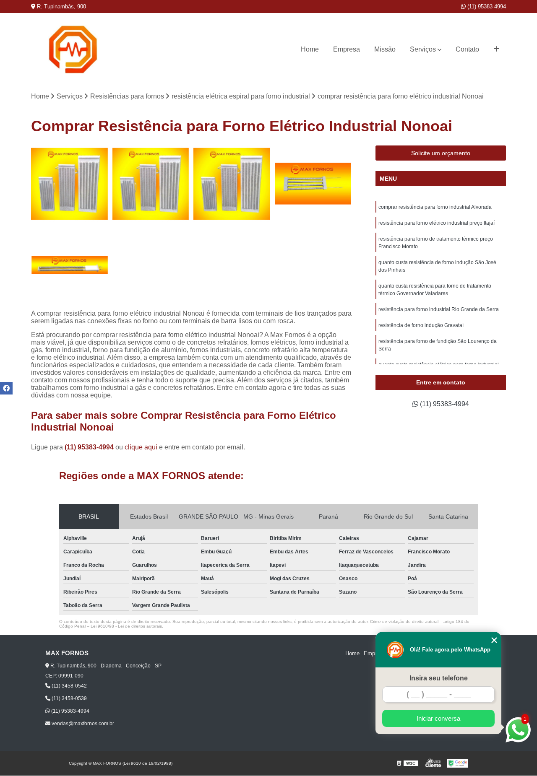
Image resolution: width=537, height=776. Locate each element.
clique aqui (141, 447)
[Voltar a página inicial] (73, 49)
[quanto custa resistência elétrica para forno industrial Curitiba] (69, 184)
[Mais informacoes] (496, 49)
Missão (385, 49)
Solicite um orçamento (440, 153)
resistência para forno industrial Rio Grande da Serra (438, 309)
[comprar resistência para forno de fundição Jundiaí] (151, 184)
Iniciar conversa (438, 718)
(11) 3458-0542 (68, 686)
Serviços (423, 49)
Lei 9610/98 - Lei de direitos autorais (126, 626)
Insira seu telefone (438, 678)
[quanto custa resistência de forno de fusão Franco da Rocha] (313, 184)
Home (310, 49)
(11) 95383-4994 (486, 6)
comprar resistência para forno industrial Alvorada (435, 207)
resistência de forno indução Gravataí (421, 325)
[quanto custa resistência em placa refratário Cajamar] (69, 265)
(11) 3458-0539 (68, 698)
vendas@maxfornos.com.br (82, 724)
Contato (467, 49)
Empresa (346, 49)
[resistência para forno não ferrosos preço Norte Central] (232, 184)
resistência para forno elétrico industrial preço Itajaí (436, 223)
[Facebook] (6, 388)
